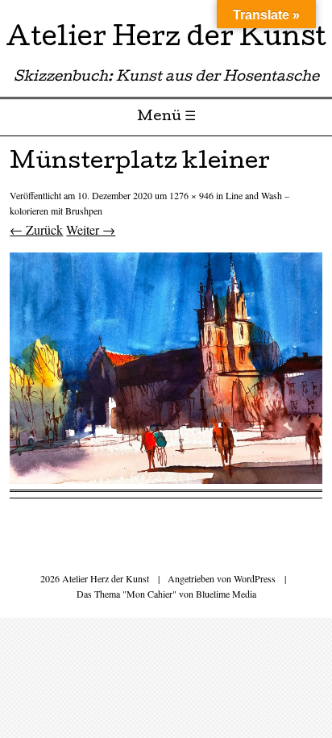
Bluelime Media (226, 593)
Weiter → (90, 229)
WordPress (255, 578)
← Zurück (36, 229)
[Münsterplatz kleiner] (166, 478)
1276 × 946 (191, 195)
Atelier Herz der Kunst (166, 40)
